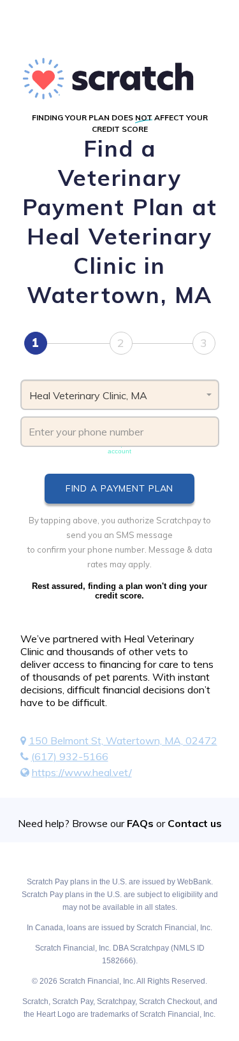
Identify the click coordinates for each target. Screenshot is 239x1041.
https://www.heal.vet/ (82, 772)
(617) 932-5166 (69, 756)
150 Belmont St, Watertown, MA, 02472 (123, 740)
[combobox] (119, 394)
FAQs (140, 823)
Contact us (195, 823)
